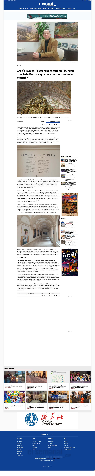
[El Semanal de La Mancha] (47, 4)
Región (33, 449)
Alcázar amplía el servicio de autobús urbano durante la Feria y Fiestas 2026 (71, 160)
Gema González (20, 121)
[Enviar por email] (42, 124)
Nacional (19, 449)
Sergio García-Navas (30, 293)
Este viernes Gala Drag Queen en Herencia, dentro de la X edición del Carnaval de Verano (14, 406)
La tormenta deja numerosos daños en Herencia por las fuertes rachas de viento (14, 385)
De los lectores (7, 0)
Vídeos (49, 447)
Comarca (34, 445)
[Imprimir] (45, 124)
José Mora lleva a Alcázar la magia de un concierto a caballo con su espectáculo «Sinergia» (70, 171)
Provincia (34, 447)
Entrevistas (50, 441)
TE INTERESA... (19, 441)
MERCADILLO (19, 443)
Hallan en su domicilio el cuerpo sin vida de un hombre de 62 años (70, 232)
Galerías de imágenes (52, 445)
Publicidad (66, 445)
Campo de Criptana (36, 443)
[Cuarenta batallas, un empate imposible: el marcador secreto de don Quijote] (63, 165)
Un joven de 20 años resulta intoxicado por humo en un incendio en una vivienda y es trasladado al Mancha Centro (70, 177)
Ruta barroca (51, 293)
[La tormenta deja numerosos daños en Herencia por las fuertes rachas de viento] (14, 377)
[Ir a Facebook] (47, 434)
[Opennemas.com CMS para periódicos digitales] (47, 466)
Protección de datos (56, 458)
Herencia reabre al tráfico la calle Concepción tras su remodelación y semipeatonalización (34, 386)
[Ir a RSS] (90, 0)
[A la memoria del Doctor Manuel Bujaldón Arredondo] (63, 237)
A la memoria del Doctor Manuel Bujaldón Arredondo (70, 237)
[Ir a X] (88, 0)
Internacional (20, 447)
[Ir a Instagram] (89, 0)
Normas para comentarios (69, 447)
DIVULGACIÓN (19, 445)
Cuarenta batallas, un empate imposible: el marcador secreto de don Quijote (70, 165)
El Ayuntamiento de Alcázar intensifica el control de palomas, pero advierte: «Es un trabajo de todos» (71, 243)
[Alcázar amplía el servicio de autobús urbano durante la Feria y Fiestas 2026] (63, 160)
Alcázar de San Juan (36, 441)
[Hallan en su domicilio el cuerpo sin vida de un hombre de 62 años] (63, 231)
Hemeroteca (13, 0)
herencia (18, 293)
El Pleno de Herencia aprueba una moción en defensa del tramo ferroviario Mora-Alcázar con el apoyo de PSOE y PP (58, 406)
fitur (42, 293)
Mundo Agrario (20, 455)
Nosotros (66, 443)
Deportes (19, 453)
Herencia (19, 65)
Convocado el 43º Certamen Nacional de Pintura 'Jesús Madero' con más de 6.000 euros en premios (80, 406)
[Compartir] (47, 124)
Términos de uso (67, 449)
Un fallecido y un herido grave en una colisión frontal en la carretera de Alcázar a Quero (70, 226)
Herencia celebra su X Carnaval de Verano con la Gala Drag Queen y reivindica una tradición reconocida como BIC (80, 386)
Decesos (50, 443)
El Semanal (29, 388)
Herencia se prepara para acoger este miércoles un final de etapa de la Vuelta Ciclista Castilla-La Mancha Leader (57, 386)
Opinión (65, 441)
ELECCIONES (19, 451)
